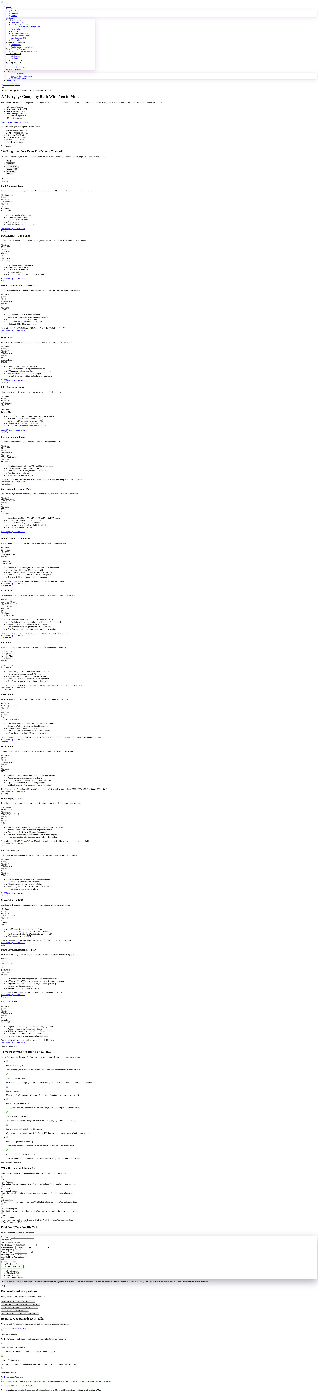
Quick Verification (9, 1264)
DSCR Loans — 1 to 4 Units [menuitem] (22, 24)
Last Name (6, 1240)
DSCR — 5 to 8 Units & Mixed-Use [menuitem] (25, 27)
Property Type (7, 1252)
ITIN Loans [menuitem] (15, 65)
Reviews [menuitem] (14, 13)
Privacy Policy (64, 1381)
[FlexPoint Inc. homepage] (4, 2)
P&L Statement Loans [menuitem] (19, 33)
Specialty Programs (13, 62)
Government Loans (13, 54)
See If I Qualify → (8, 229)
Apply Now (15, 85)
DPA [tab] (9, 174)
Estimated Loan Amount (10, 1257)
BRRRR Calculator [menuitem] (18, 78)
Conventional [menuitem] (16, 45)
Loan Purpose (7, 1250)
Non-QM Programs (13, 20)
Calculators (10, 71)
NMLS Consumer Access (101, 1381)
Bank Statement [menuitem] (17, 22)
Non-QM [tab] (10, 164)
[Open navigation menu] (3, 87)
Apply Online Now (8, 1328)
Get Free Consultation (10, 122)
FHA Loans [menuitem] (15, 56)
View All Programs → (14, 69)
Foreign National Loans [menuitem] (20, 36)
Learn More (20, 229)
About (8, 9)
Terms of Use (86, 1381)
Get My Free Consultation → (12, 1266)
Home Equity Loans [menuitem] (19, 67)
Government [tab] (12, 169)
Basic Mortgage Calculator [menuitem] (21, 76)
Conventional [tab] (12, 166)
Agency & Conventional (15, 42)
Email (4, 1242)
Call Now (6, 85)
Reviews (19, 1381)
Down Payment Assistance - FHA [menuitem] (24, 51)
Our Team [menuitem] (15, 11)
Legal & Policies (29, 1381)
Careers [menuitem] (14, 16)
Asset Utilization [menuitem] (17, 40)
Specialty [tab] (11, 171)
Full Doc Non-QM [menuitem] (18, 38)
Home (8, 7)
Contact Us (10, 80)
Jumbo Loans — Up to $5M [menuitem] (22, 47)
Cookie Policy (75, 1381)
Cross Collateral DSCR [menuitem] (20, 29)
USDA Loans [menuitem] (16, 60)
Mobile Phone (7, 1245)
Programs (9, 18)
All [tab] (9, 161)
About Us (5, 1381)
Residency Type (8, 1254)
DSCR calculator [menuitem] (17, 74)
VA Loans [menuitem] (15, 58)
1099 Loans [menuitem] (15, 31)
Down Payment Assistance (16, 49)
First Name (6, 1237)
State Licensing (42, 1381)
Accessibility (53, 1381)
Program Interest (8, 1247)
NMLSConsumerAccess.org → (13, 1377)
